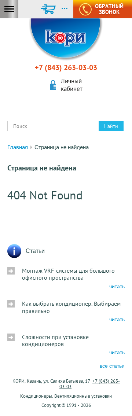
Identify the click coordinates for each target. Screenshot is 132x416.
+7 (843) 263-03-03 (66, 67)
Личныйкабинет (71, 84)
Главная (17, 147)
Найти (111, 126)
